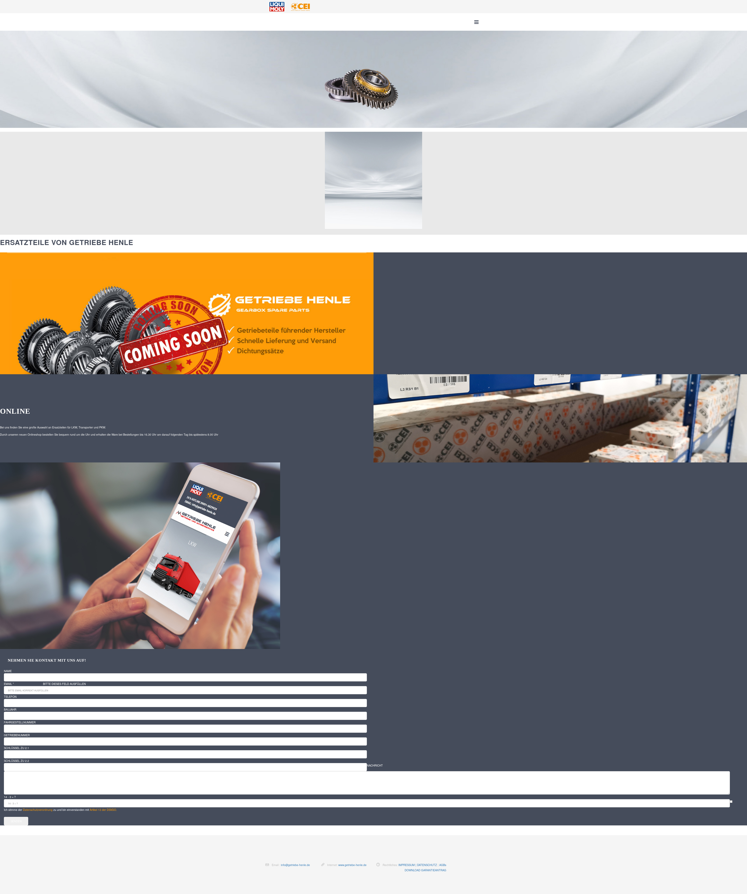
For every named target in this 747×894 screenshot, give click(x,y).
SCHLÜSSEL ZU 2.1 (16, 748)
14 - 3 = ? (10, 797)
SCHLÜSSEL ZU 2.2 (16, 761)
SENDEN (16, 821)
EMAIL (9, 684)
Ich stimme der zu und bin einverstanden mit (60, 810)
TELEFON (10, 697)
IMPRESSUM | (407, 865)
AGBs (442, 865)
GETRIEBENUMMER (17, 735)
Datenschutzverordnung (38, 810)
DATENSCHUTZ (427, 865)
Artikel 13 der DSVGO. (103, 810)
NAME (8, 671)
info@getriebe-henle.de (295, 865)
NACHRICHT (375, 765)
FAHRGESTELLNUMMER (20, 722)
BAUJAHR (10, 709)
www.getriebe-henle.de (352, 865)
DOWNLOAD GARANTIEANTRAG (425, 870)
